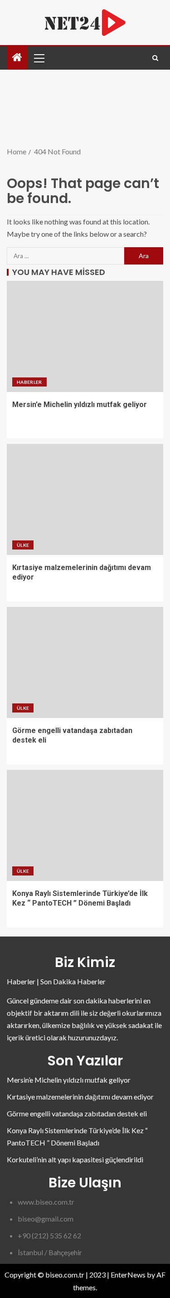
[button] (38, 57)
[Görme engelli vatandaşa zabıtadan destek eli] (85, 662)
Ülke (23, 545)
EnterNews (128, 1274)
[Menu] (38, 57)
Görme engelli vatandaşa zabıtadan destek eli (77, 1113)
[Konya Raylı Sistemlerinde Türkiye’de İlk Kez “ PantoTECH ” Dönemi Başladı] (85, 825)
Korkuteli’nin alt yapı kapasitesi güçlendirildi (75, 1159)
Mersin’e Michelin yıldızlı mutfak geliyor (79, 404)
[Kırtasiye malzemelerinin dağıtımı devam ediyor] (85, 499)
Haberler (29, 382)
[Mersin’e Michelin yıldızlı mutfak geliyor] (85, 336)
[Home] (17, 57)
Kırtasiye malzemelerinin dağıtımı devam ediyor (80, 1096)
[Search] (155, 58)
